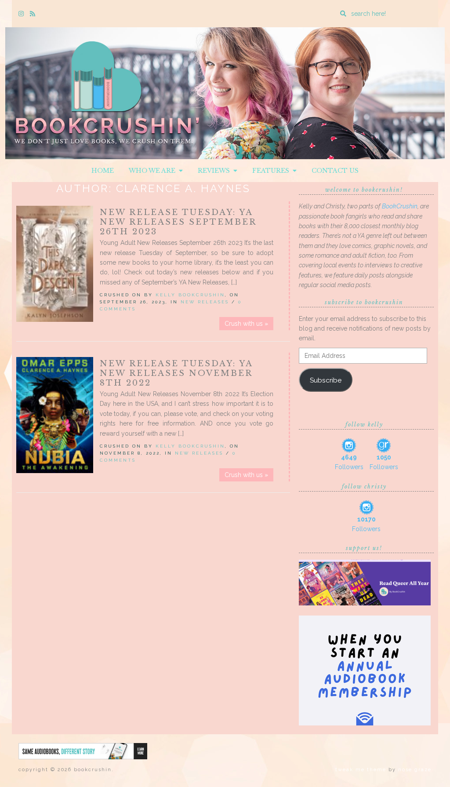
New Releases (205, 301)
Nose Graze (415, 769)
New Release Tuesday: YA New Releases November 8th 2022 (176, 373)
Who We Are (154, 171)
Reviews (215, 171)
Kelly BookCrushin (190, 294)
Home (102, 171)
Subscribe (325, 380)
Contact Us (335, 171)
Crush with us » (246, 323)
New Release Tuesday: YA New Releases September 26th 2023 (178, 222)
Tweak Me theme (360, 769)
